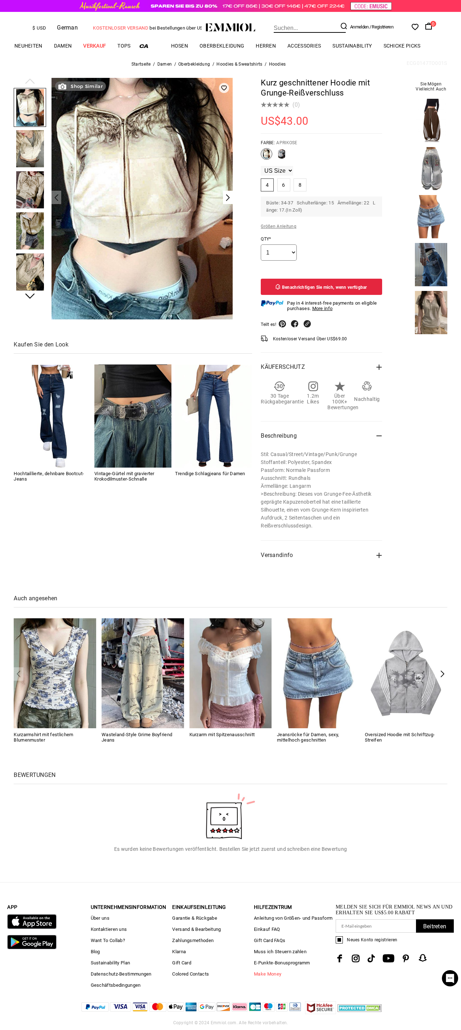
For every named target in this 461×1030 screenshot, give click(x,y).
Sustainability (352, 46)
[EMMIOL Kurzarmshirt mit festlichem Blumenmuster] (55, 672)
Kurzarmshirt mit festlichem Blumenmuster (43, 737)
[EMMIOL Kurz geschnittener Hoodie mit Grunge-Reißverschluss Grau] (281, 157)
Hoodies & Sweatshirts (239, 64)
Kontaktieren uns (109, 929)
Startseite (141, 64)
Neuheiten (28, 46)
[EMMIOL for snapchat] (423, 957)
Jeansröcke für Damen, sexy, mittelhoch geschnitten (308, 737)
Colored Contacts (190, 974)
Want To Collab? (108, 940)
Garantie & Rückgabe (194, 918)
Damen (63, 46)
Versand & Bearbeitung (196, 929)
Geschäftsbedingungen (116, 985)
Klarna (179, 951)
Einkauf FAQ (267, 929)
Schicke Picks (402, 46)
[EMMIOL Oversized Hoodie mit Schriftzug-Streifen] (406, 672)
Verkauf (94, 46)
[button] (30, 82)
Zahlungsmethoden (193, 940)
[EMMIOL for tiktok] (371, 958)
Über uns (100, 918)
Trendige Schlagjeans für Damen (210, 474)
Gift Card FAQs (269, 940)
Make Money (267, 974)
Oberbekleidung (222, 46)
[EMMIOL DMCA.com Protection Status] (359, 1012)
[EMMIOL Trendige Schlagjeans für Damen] (213, 416)
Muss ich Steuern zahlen (280, 951)
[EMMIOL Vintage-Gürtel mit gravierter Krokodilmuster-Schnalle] (132, 416)
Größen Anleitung (278, 226)
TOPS (123, 46)
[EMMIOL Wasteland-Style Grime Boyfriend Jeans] (143, 672)
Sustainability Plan (110, 962)
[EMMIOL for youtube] (388, 958)
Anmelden (359, 27)
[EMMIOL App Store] (31, 927)
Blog (95, 951)
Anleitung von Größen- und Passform (293, 918)
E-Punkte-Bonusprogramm (282, 962)
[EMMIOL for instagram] (356, 958)
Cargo (150, 46)
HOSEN (179, 46)
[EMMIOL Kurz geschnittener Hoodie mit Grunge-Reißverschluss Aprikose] (266, 157)
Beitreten (435, 926)
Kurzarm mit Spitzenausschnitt (222, 734)
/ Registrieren (381, 27)
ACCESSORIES (304, 46)
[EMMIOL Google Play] (31, 947)
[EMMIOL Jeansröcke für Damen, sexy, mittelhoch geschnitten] (318, 672)
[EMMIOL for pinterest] (406, 958)
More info (322, 308)
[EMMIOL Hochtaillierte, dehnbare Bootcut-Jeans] (52, 416)
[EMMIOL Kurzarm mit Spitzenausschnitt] (230, 672)
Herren (266, 46)
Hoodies (277, 64)
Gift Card (181, 962)
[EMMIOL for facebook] (340, 958)
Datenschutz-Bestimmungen (121, 974)
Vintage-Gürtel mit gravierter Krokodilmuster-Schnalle (124, 476)
